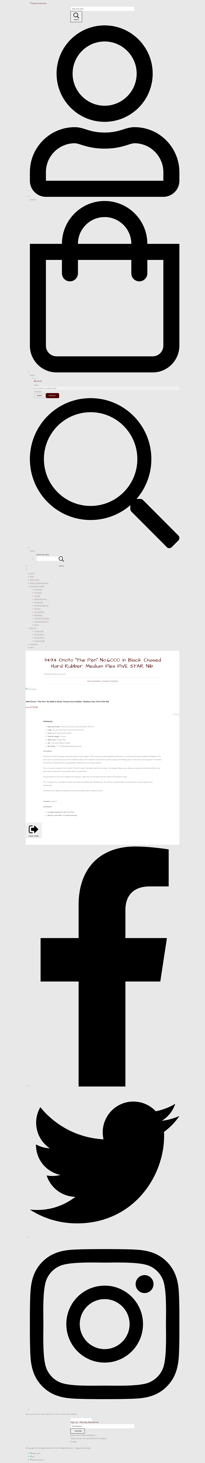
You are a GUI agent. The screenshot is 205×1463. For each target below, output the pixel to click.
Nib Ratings (38, 615)
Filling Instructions (40, 599)
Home (32, 573)
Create (87, 1448)
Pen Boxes (38, 593)
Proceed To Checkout (110, 681)
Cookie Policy (39, 631)
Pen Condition (39, 612)
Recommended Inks (41, 605)
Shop (32, 577)
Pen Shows (38, 589)
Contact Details (39, 641)
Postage (37, 596)
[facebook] (104, 1086)
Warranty (37, 609)
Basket (39, 396)
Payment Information (41, 618)
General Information (37, 586)
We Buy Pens (35, 580)
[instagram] (104, 1409)
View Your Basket (93, 681)
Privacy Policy (39, 634)
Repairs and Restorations (39, 583)
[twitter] (104, 1237)
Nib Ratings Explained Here (71, 746)
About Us (33, 628)
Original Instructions (41, 622)
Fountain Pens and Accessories (54, 674)
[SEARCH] (61, 558)
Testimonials (38, 602)
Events (36, 625)
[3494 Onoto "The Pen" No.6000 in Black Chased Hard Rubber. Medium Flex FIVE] (29, 695)
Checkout (52, 396)
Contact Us (34, 644)
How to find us (39, 638)
